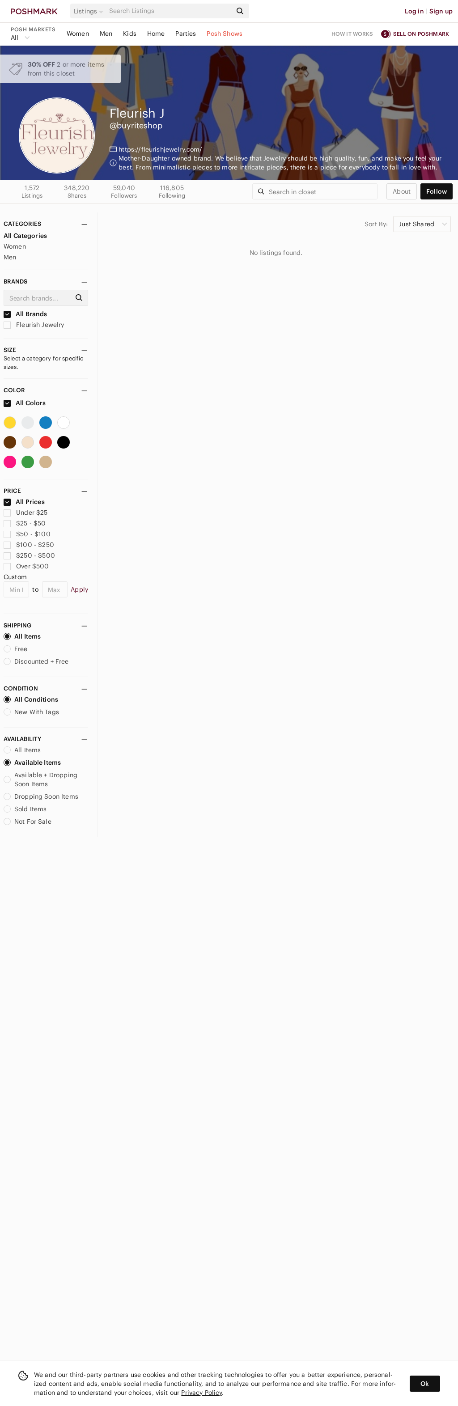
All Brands (30, 314)
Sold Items (30, 809)
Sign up (441, 11)
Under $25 (31, 512)
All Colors (30, 403)
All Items (27, 636)
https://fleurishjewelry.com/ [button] (160, 149)
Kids (129, 34)
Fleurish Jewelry (39, 325)
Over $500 (32, 566)
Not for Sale (32, 821)
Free (21, 649)
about (402, 191)
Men (106, 34)
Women (78, 34)
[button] (90, 11)
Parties (185, 34)
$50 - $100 (33, 534)
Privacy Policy (201, 1393)
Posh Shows (224, 34)
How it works (352, 33)
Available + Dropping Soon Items (45, 779)
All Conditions (36, 699)
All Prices (30, 502)
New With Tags (36, 712)
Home (156, 34)
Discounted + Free (41, 661)
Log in (414, 11)
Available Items (37, 762)
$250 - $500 (35, 555)
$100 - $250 (35, 545)
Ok (424, 1384)
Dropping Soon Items (46, 796)
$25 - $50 (31, 523)
